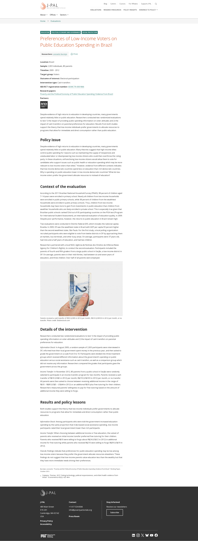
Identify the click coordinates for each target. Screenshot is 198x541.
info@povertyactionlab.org (80, 510)
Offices (53, 15)
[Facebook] (156, 535)
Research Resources (112, 10)
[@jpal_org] (138, 535)
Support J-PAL (146, 4)
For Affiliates (133, 4)
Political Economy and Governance (66, 32)
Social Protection (89, 32)
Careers (113, 4)
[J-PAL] (52, 6)
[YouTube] (151, 535)
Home (42, 21)
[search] (156, 4)
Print (75, 54)
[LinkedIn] (133, 535)
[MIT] (48, 536)
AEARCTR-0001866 (76, 86)
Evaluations (95, 10)
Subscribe (114, 512)
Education (45, 32)
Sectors (63, 15)
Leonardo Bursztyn (60, 54)
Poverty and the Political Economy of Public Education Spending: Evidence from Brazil (76, 94)
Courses (122, 4)
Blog (105, 4)
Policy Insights (130, 10)
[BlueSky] (147, 535)
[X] (142, 535)
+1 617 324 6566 (76, 506)
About (42, 15)
